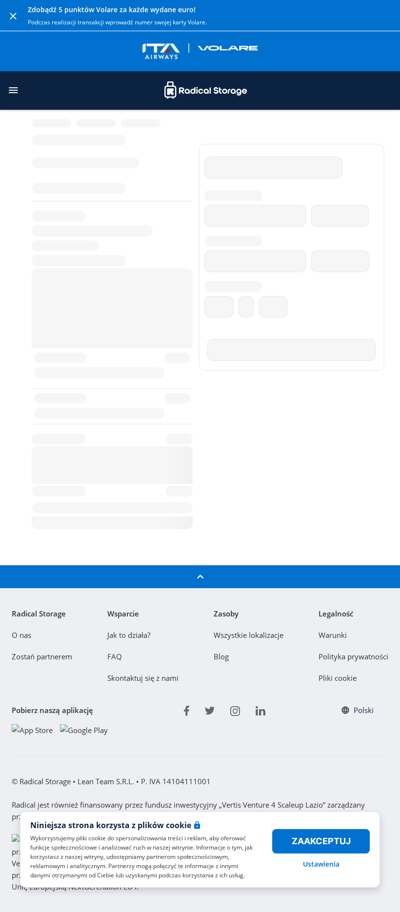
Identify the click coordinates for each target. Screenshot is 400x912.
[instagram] (235, 709)
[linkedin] (260, 709)
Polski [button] (364, 710)
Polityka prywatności (353, 656)
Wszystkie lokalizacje (248, 635)
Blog (221, 656)
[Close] (13, 15)
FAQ (114, 656)
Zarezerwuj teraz (317, 600)
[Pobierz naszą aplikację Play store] (84, 729)
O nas (21, 635)
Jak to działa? (128, 635)
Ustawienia (321, 864)
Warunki (333, 635)
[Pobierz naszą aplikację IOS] (32, 729)
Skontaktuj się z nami (143, 678)
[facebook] (186, 709)
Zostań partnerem (42, 656)
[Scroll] (200, 576)
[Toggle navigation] (13, 90)
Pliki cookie (338, 678)
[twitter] (210, 709)
